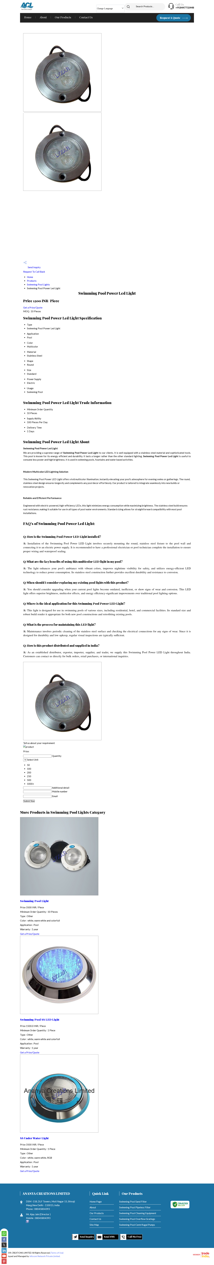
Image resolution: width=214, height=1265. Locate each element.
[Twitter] (4, 1246)
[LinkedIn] (4, 1252)
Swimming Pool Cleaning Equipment (137, 1213)
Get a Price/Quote (32, 307)
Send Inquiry (34, 267)
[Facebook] (4, 1241)
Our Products (63, 17)
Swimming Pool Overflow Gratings (137, 1219)
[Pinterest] (4, 1263)
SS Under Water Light (34, 1138)
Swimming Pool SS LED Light (39, 1019)
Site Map (94, 1224)
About (43, 17)
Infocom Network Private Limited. (45, 1256)
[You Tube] (4, 1257)
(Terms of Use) (56, 1253)
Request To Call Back (34, 271)
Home (27, 17)
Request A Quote (170, 17)
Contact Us (86, 17)
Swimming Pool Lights (38, 284)
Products (32, 280)
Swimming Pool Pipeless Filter (135, 1207)
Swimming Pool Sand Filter (133, 1201)
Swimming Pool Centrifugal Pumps (137, 1224)
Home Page (96, 1201)
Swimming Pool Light (34, 901)
